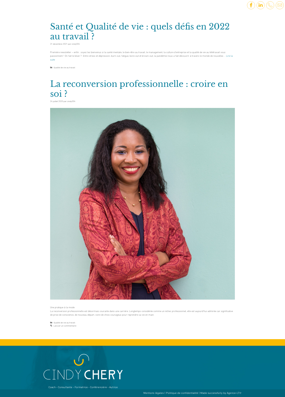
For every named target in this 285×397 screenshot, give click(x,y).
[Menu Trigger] (18, 7)
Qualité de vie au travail (64, 68)
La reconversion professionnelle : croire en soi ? (139, 89)
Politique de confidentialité (182, 393)
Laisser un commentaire (65, 326)
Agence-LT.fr (234, 393)
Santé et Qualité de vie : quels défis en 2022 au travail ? (140, 31)
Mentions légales (153, 393)
